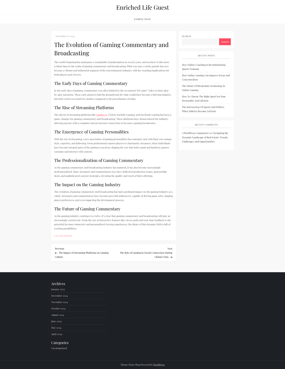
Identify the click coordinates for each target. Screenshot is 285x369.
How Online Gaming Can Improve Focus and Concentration (206, 77)
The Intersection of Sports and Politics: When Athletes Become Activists (203, 109)
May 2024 (56, 327)
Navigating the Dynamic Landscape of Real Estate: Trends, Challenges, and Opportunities (205, 137)
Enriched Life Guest (142, 7)
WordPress (159, 364)
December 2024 (59, 295)
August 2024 (57, 314)
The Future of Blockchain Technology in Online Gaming (203, 88)
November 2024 (59, 302)
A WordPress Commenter (195, 133)
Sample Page (142, 19)
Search (186, 36)
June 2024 (56, 321)
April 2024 (56, 334)
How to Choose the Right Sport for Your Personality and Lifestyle (204, 98)
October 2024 (58, 308)
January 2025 (58, 289)
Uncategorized (63, 236)
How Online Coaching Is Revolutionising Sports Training (203, 67)
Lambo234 (101, 114)
